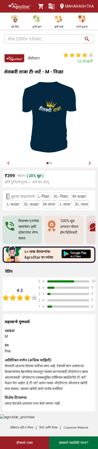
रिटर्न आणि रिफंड (48, 427)
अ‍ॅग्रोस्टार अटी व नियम (21, 427)
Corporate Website (76, 427)
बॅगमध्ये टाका (24, 443)
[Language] (51, 6)
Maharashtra (79, 6)
